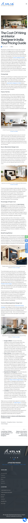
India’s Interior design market (16, 379)
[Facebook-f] (10, 458)
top (8, 83)
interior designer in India (18, 57)
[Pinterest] (15, 458)
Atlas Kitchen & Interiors (16, 514)
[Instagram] (13, 458)
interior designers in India (15, 83)
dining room (3, 422)
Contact (3, 481)
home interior (19, 422)
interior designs (4, 423)
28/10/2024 (5, 46)
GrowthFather (19, 516)
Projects (3, 475)
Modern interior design (6, 283)
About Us (3, 483)
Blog (2, 479)
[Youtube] (17, 458)
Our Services (4, 473)
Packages (3, 477)
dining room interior (11, 422)
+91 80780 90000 (14, 463)
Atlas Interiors (17, 402)
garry (12, 46)
